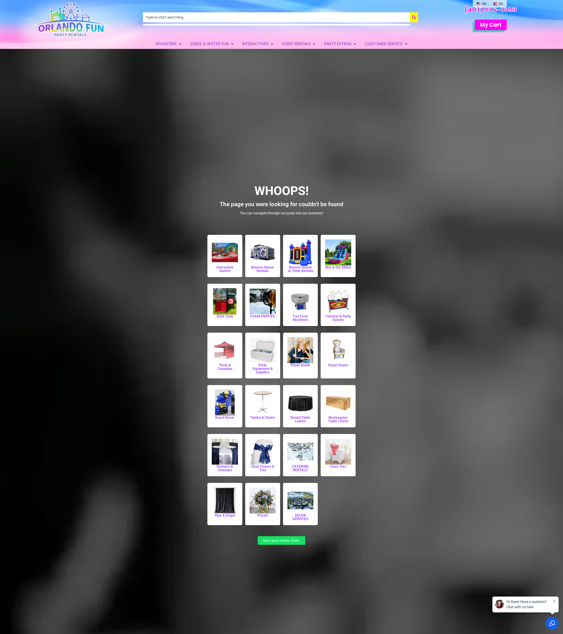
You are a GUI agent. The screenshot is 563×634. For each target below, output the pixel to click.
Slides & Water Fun (209, 43)
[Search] (414, 17)
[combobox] (276, 17)
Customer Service (384, 43)
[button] (491, 25)
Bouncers (166, 43)
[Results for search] (276, 25)
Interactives (255, 43)
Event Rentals (296, 43)
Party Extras (337, 43)
